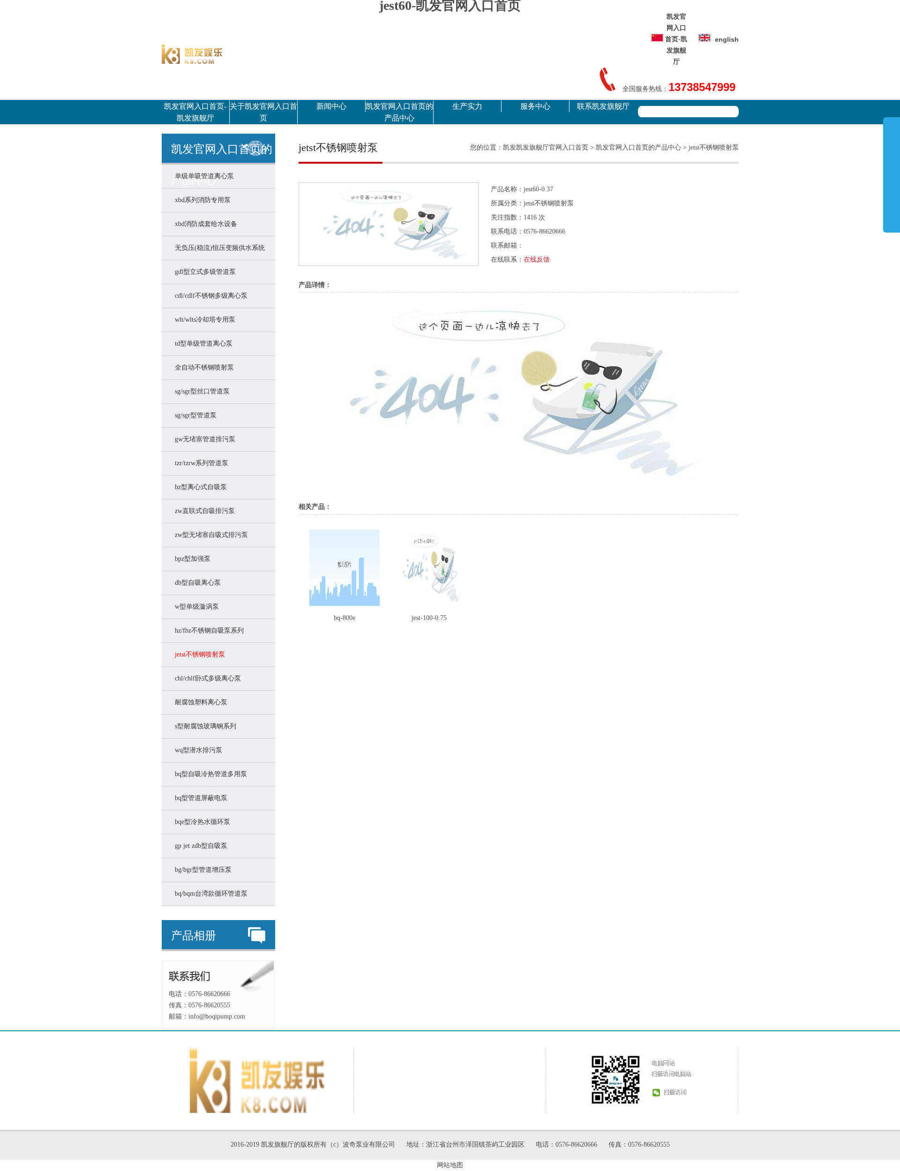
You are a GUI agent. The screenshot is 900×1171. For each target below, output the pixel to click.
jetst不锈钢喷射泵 (198, 654)
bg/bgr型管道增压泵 (201, 869)
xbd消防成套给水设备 (204, 223)
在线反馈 (537, 259)
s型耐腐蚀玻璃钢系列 (203, 726)
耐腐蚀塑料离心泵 (199, 702)
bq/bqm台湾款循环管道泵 (209, 893)
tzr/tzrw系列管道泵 (199, 463)
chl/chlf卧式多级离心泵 (206, 678)
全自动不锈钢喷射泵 (202, 367)
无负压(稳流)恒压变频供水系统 (218, 247)
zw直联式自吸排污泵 (203, 510)
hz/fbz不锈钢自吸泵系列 (207, 630)
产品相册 (193, 935)
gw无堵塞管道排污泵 (203, 439)
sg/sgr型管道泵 (194, 415)
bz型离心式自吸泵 (199, 487)
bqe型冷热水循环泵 (200, 821)
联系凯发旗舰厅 (603, 106)
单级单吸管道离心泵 (202, 176)
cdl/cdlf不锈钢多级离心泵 (209, 295)
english (727, 39)
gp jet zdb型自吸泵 (199, 845)
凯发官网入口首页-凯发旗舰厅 (676, 39)
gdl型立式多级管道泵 (203, 271)
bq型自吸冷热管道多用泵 (209, 774)
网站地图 (450, 1165)
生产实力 (467, 106)
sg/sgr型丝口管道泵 (200, 391)
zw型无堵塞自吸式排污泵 (209, 534)
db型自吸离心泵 (196, 582)
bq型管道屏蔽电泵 (199, 797)
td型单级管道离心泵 (201, 343)
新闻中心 (331, 106)
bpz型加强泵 (190, 558)
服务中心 (535, 106)
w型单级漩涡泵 (195, 606)
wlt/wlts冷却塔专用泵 (203, 319)
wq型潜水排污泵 (196, 750)
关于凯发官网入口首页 (263, 112)
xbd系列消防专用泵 (201, 200)
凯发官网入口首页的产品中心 (399, 112)
